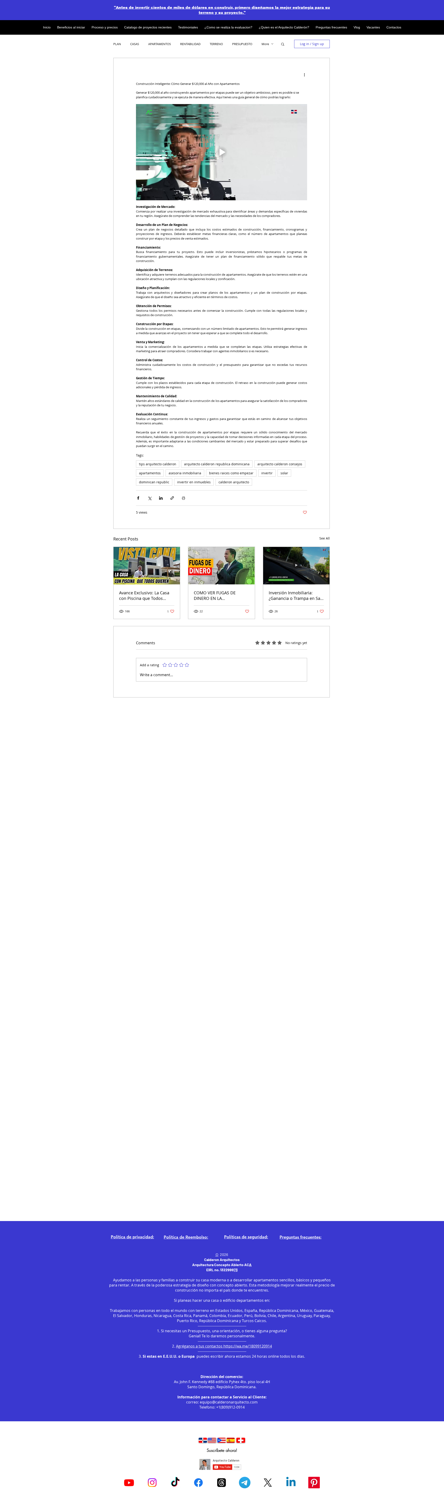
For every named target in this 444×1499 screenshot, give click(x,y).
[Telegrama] (244, 1482)
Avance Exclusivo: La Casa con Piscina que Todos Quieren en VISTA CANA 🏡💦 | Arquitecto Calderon (145, 595)
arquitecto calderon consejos (279, 464)
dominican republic (154, 482)
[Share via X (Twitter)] (149, 498)
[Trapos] (221, 1482)
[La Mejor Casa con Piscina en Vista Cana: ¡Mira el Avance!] (147, 565)
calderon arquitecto (234, 482)
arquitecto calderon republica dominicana (217, 464)
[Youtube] (129, 1482)
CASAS (134, 44)
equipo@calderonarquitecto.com (229, 1402)
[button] (283, 44)
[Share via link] (172, 498)
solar (284, 473)
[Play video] (221, 152)
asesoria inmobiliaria (185, 473)
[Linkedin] (291, 1482)
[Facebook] (198, 1482)
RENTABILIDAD (190, 44)
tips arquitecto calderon (157, 464)
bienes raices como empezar (231, 473)
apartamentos (150, 473)
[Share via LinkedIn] (161, 498)
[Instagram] (152, 1482)
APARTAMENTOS (159, 44)
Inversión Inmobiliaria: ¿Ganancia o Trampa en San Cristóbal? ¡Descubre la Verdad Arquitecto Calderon (296, 595)
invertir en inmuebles (194, 482)
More (265, 44)
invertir (267, 473)
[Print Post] (183, 498)
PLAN (117, 44)
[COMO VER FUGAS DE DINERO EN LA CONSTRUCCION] (221, 565)
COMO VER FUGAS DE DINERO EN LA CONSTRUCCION (215, 595)
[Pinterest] (314, 1482)
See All (324, 538)
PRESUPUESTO (242, 44)
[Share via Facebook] (138, 498)
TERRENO (216, 44)
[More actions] (304, 74)
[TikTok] (175, 1482)
